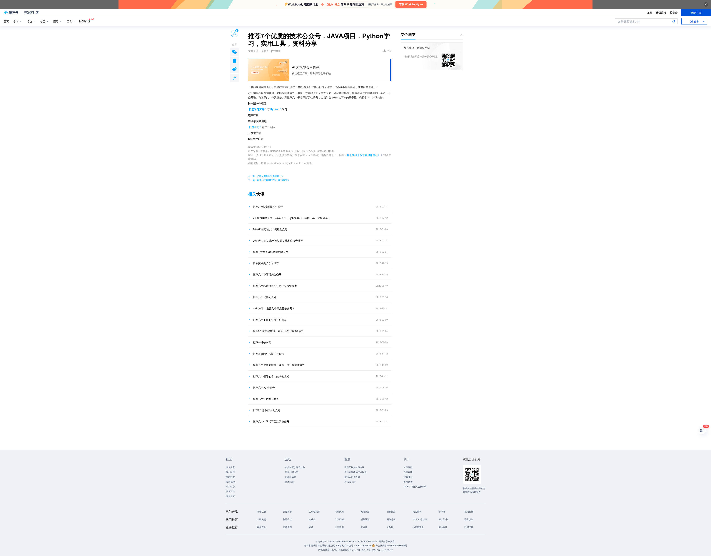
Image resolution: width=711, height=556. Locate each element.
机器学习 (254, 127)
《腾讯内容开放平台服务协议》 (362, 155)
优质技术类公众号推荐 (266, 263)
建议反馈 (661, 12)
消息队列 (339, 511)
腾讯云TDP (350, 481)
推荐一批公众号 (262, 342)
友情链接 (408, 481)
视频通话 (365, 519)
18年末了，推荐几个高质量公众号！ (274, 308)
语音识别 (468, 519)
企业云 (312, 519)
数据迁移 (468, 527)
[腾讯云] (11, 12)
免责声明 (408, 471)
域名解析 (417, 511)
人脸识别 (261, 519)
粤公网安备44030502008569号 (391, 545)
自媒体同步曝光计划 (295, 467)
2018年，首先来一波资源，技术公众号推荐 (278, 240)
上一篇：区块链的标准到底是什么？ (266, 175)
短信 (311, 527)
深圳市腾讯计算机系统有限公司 (319, 545)
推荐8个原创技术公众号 (266, 410)
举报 (389, 50)
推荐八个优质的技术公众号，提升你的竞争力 (279, 365)
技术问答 (230, 471)
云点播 (364, 527)
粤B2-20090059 (364, 545)
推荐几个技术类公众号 (266, 399)
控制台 (674, 12)
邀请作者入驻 (291, 471)
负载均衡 (287, 527)
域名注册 (261, 511)
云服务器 (287, 511)
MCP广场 (84, 21)
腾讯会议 (287, 519)
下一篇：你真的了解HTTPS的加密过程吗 (268, 180)
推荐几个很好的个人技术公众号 (271, 376)
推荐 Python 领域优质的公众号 (270, 252)
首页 (6, 21)
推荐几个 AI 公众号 (264, 387)
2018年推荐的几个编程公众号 (270, 229)
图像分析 (391, 519)
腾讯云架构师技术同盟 (355, 471)
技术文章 (230, 467)
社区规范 (408, 467)
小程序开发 (418, 527)
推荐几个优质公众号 (264, 297)
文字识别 (339, 527)
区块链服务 (314, 511)
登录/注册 (696, 12)
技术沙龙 (230, 476)
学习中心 (230, 486)
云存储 (441, 511)
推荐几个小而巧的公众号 (267, 274)
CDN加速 (339, 519)
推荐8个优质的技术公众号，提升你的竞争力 (278, 331)
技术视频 (230, 481)
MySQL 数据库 (420, 519)
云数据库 (391, 511)
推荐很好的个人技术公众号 (268, 353)
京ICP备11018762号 (382, 549)
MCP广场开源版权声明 (415, 486)
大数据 (390, 527)
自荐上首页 (290, 476)
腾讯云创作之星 (352, 476)
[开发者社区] (31, 12)
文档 (649, 12)
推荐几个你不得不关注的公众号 (271, 421)
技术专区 (230, 496)
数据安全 (261, 527)
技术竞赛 (289, 481)
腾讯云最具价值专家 (354, 467)
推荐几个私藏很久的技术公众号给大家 (275, 286)
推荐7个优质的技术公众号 (268, 206)
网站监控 (442, 527)
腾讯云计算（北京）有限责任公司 (335, 549)
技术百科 (230, 491)
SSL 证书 (443, 519)
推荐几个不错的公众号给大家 (270, 319)
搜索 (673, 21)
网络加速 (365, 511)
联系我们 (408, 476)
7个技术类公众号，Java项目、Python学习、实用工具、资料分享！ (291, 218)
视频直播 (468, 511)
